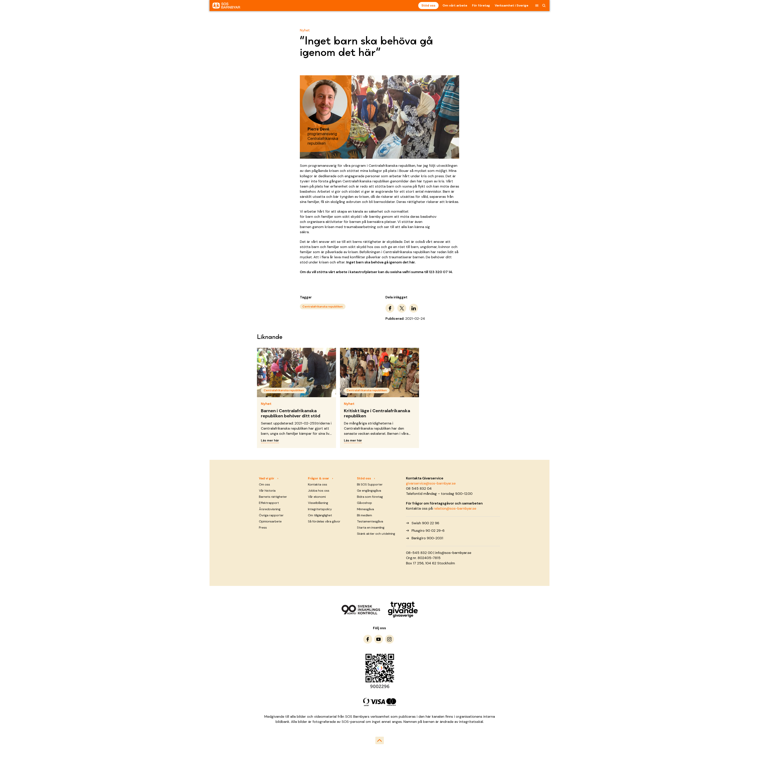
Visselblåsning (318, 503)
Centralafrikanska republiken (322, 306)
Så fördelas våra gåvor (324, 521)
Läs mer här (270, 440)
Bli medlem (364, 515)
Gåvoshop (364, 503)
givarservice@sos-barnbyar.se (431, 483)
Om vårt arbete (455, 5)
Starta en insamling (370, 527)
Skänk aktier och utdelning (376, 534)
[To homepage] (226, 6)
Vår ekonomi (317, 497)
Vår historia (267, 490)
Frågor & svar (318, 478)
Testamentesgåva (370, 521)
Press (263, 527)
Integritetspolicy (320, 509)
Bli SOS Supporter (370, 484)
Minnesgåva (365, 509)
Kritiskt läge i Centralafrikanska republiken (377, 413)
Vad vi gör (266, 478)
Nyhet (305, 30)
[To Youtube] (378, 639)
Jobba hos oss (318, 490)
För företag (481, 5)
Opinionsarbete (270, 521)
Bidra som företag (370, 497)
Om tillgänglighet (320, 515)
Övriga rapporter (271, 515)
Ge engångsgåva (369, 490)
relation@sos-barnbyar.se (455, 508)
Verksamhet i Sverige (511, 5)
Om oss (264, 484)
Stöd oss (428, 5)
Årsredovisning (269, 509)
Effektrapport (269, 503)
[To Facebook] (367, 639)
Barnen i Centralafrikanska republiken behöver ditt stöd (290, 413)
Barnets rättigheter (273, 497)
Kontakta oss (317, 484)
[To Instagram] (389, 639)
